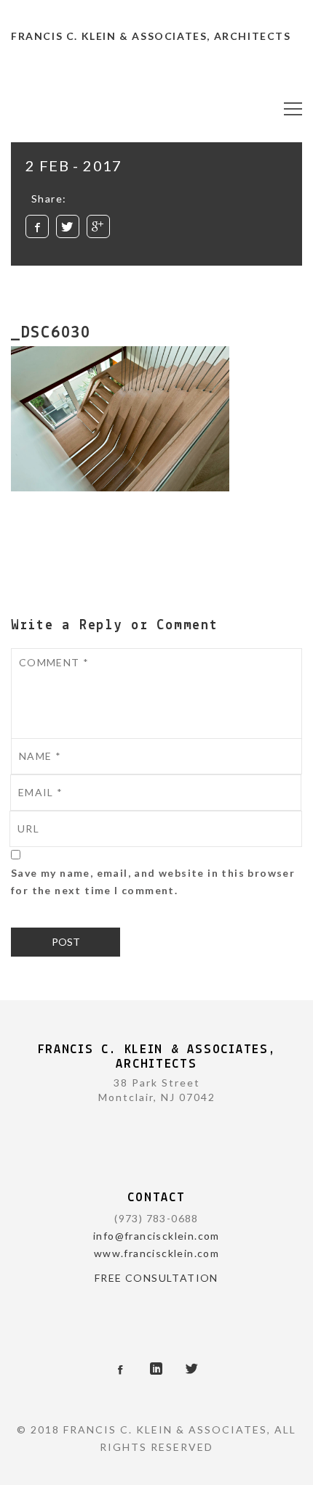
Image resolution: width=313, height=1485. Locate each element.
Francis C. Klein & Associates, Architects (151, 36)
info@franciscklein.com (156, 1236)
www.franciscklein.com (156, 1253)
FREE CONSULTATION (156, 1278)
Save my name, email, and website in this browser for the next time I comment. (153, 881)
